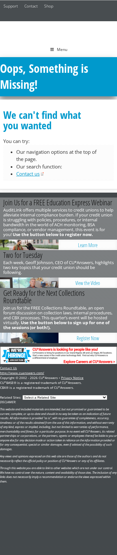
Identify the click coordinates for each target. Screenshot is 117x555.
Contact (31, 6)
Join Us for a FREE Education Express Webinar (57, 202)
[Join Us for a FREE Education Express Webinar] (29, 245)
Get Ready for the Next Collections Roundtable (43, 297)
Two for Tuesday (22, 255)
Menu (62, 49)
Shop (48, 6)
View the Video (87, 283)
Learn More (88, 245)
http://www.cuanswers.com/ (22, 373)
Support (11, 6)
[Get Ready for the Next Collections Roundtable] (29, 338)
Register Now (88, 338)
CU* (58, 31)
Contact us (28, 173)
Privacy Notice (72, 377)
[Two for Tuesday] (29, 283)
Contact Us (8, 368)
